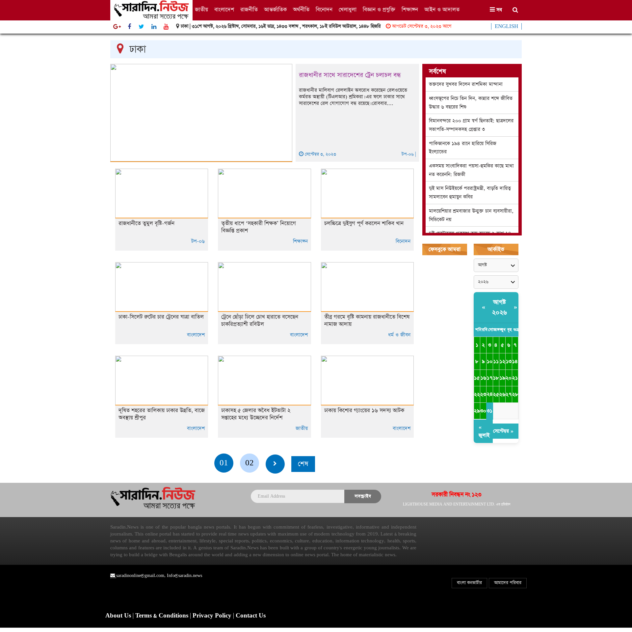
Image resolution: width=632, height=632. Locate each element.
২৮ (515, 394)
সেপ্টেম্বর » (503, 430)
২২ (477, 394)
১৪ (515, 361)
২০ (509, 377)
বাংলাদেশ (224, 10)
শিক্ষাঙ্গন (410, 10)
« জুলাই (484, 431)
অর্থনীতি (301, 10)
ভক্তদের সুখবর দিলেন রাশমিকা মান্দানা (466, 84)
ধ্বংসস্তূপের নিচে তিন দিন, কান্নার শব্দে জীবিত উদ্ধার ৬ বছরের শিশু (471, 102)
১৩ (509, 361)
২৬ (502, 394)
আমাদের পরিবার (507, 583)
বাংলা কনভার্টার (469, 583)
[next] (275, 464)
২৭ (509, 394)
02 (249, 463)
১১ (496, 361)
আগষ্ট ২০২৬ (499, 307)
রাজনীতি (249, 10)
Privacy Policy (213, 615)
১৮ (496, 377)
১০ (489, 361)
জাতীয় (201, 10)
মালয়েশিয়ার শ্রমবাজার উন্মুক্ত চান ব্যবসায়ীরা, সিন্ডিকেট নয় (471, 215)
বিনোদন (324, 10)
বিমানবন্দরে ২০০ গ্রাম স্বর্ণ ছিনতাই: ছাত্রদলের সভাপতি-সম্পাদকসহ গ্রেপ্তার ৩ (471, 125)
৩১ (489, 410)
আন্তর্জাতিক (275, 10)
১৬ (483, 377)
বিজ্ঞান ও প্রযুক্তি (379, 10)
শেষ (303, 464)
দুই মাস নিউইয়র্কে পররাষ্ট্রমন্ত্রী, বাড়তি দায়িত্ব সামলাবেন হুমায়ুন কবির (470, 192)
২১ (515, 377)
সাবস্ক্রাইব (363, 496)
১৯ (502, 377)
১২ (502, 361)
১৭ (489, 377)
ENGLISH (506, 26)
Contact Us (251, 615)
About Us (119, 615)
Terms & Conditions (162, 615)
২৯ (477, 410)
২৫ (496, 394)
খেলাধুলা (347, 10)
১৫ (477, 377)
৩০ (483, 410)
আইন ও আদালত (442, 10)
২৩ (483, 394)
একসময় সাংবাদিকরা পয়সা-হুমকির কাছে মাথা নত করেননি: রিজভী (471, 170)
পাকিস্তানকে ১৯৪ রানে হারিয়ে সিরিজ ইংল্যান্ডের (462, 147)
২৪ (489, 394)
